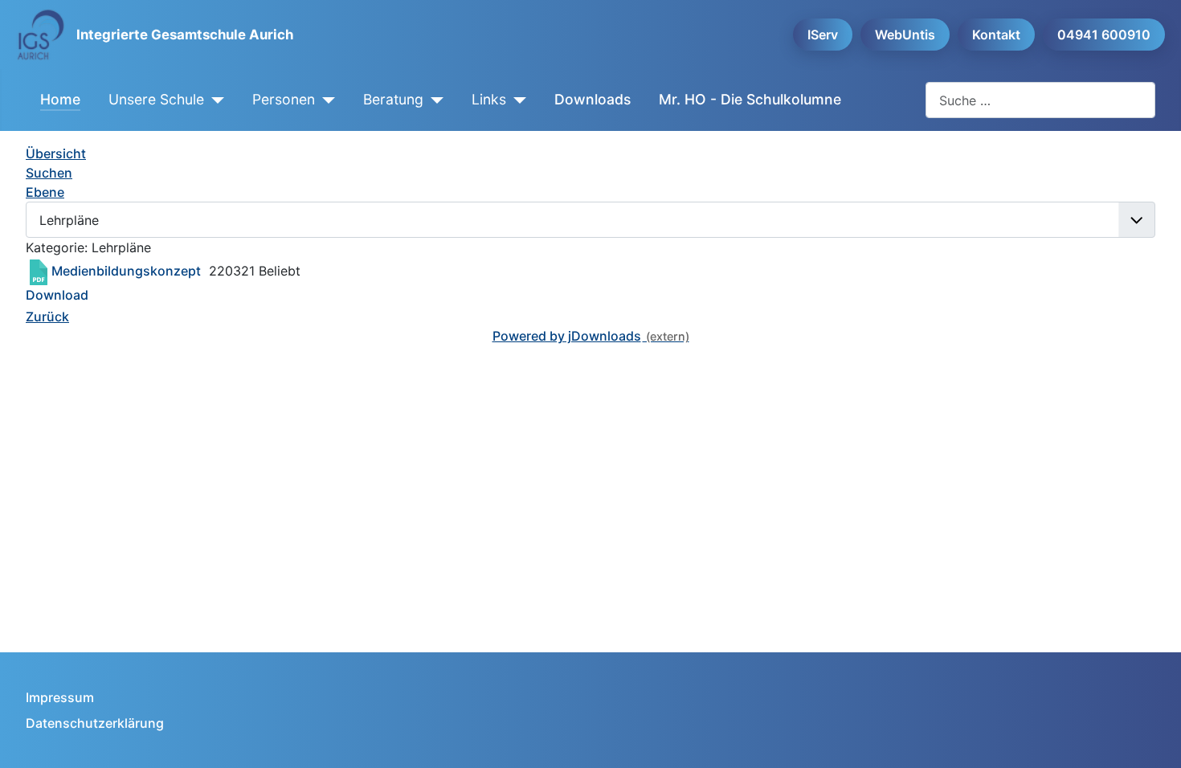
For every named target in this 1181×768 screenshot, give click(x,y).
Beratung (393, 99)
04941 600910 (1103, 35)
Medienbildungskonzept (126, 271)
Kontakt (996, 35)
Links (489, 99)
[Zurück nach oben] (1153, 738)
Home (60, 99)
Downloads (592, 99)
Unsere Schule (156, 99)
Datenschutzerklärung (95, 723)
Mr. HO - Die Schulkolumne (750, 99)
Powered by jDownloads (566, 336)
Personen (283, 99)
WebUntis (905, 35)
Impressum (60, 697)
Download (57, 295)
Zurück (47, 316)
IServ (822, 35)
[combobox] (1040, 100)
